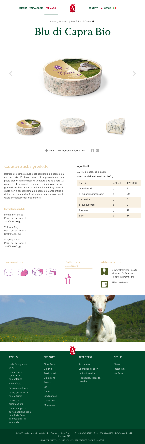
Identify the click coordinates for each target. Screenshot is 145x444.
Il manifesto (15, 383)
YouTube (118, 373)
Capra (47, 391)
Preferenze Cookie (85, 440)
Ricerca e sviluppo (18, 388)
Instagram (119, 368)
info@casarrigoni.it (123, 433)
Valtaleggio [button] (36, 8)
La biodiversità (87, 373)
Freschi (48, 382)
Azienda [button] (23, 8)
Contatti (93, 8)
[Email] (97, 150)
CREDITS (101, 440)
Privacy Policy (48, 440)
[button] (106, 8)
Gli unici (48, 368)
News (117, 364)
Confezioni (50, 400)
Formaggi (51, 8)
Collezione (49, 377)
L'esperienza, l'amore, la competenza (16, 375)
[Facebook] (93, 150)
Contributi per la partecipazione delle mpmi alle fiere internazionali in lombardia (20, 415)
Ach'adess (84, 364)
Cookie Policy (65, 440)
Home (53, 21)
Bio (73, 21)
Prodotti (63, 21)
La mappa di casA (88, 368)
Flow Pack (49, 364)
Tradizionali (50, 373)
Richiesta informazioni (73, 150)
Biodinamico (50, 396)
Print (51, 150)
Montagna (49, 405)
